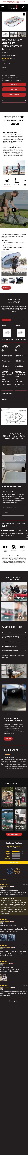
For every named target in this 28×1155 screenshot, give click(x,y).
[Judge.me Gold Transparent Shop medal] (17, 871)
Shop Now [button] (8, 738)
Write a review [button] (14, 862)
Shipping (4, 100)
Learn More (6, 287)
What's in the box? (6, 632)
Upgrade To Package (14, 94)
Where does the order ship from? (10, 650)
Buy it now (14, 89)
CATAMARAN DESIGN (9, 507)
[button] (6, 59)
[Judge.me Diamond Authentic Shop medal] (10, 871)
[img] (4, 884)
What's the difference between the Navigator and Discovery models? (10, 637)
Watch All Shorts (13, 834)
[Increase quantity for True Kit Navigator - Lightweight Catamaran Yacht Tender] (8, 71)
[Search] (23, 7)
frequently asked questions (16, 655)
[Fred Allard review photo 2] (11, 937)
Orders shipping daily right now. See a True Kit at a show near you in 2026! (14, 2)
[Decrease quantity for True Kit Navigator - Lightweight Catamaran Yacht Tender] (3, 71)
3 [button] (14, 1001)
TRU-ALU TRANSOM (9, 491)
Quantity (4, 67)
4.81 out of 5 (17, 846)
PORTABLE (6, 512)
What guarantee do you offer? (9, 646)
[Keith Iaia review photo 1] (3, 977)
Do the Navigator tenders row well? (10, 642)
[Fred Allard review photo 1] (3, 937)
